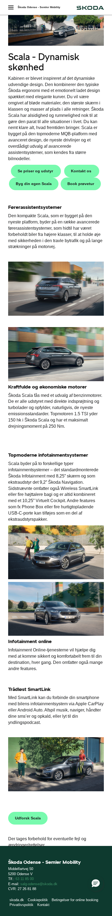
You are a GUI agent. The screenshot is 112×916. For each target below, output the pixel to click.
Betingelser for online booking (75, 900)
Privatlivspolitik (21, 905)
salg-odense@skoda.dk (38, 884)
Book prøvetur (80, 184)
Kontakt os (81, 171)
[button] (95, 883)
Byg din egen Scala (34, 184)
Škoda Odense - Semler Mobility (39, 7)
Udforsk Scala (28, 818)
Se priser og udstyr (36, 171)
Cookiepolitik (38, 900)
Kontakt (43, 905)
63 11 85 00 (24, 879)
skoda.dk (17, 900)
